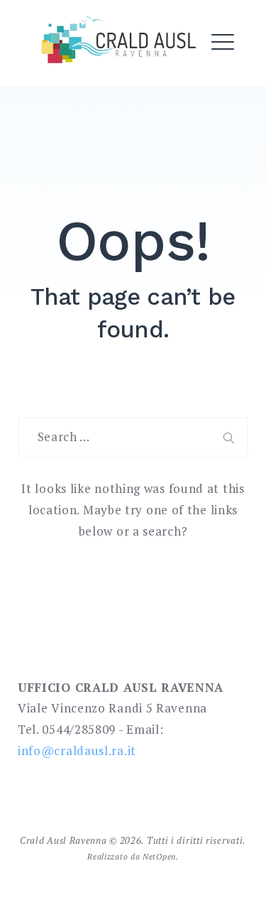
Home (52, 77)
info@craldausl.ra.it (77, 750)
